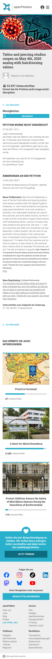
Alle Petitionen (9, 638)
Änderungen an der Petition (22, 175)
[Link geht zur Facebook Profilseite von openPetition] (6, 575)
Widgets (32, 613)
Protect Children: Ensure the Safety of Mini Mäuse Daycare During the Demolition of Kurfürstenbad (26, 501)
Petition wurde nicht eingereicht (25, 124)
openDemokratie (36, 616)
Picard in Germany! (26, 389)
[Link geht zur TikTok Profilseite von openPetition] (32, 575)
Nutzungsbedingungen (39, 638)
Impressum (34, 644)
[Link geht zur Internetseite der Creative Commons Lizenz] (4, 656)
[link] (47, 7)
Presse (6, 619)
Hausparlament (36, 619)
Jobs (5, 613)
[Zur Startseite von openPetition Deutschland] (17, 7)
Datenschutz (34, 641)
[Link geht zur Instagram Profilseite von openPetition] (19, 575)
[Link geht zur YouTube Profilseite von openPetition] (32, 583)
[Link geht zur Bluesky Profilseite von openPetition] (19, 583)
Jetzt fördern (26, 554)
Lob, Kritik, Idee (10, 622)
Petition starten (10, 641)
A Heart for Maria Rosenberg (26, 443)
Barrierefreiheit (35, 647)
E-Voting (33, 622)
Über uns (7, 610)
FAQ (31, 610)
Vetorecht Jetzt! (36, 625)
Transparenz (34, 635)
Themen (6, 644)
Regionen (7, 647)
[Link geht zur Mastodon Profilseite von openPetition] (6, 583)
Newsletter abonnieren (26, 596)
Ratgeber (7, 635)
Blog (5, 616)
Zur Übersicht (12, 105)
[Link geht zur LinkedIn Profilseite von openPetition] (45, 575)
